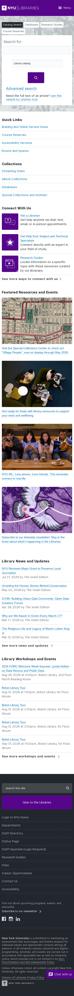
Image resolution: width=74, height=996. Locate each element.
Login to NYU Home (15, 817)
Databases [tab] (31, 24)
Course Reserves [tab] (13, 31)
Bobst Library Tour (14, 687)
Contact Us (10, 881)
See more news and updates (25, 645)
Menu (67, 8)
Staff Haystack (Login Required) (24, 849)
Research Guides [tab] (51, 24)
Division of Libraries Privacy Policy (23, 977)
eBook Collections (14, 179)
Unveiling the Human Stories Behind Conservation (34, 585)
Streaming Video (13, 171)
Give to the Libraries (37, 802)
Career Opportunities (17, 873)
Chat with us (63, 974)
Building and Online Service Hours (25, 127)
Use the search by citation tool (33, 97)
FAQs (5, 865)
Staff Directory (12, 833)
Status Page (10, 841)
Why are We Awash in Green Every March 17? (32, 615)
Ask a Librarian (30, 215)
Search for (12, 41)
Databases (9, 187)
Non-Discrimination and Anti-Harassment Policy (33, 960)
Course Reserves (14, 135)
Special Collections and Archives (24, 195)
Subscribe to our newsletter (19, 911)
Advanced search (21, 88)
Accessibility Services (17, 143)
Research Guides (31, 257)
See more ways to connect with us (30, 279)
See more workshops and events (29, 756)
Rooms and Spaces (15, 151)
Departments (11, 825)
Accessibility (10, 889)
